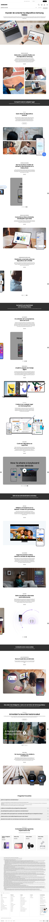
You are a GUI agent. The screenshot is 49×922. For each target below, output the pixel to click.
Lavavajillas (12, 906)
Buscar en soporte (22, 898)
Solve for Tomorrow (42, 903)
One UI (36, 7)
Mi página (31, 896)
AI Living (2, 898)
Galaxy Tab (12, 897)
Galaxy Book (12, 898)
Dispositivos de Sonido (13, 904)
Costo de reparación (22, 904)
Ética (40, 913)
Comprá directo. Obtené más (4, 897)
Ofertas (1, 896)
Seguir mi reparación (22, 903)
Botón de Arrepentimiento (3, 907)
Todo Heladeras (12, 905)
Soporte (21, 896)
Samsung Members (3, 906)
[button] (1, 193)
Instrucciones (24, 63)
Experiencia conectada (45, 7)
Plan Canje (2, 903)
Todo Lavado (12, 907)
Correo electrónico (22, 907)
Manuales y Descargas (22, 897)
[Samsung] (4, 4)
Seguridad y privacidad (42, 897)
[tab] (22, 207)
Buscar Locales (2, 904)
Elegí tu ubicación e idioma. (27, 1)
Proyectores (12, 903)
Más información (24, 123)
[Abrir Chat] (44, 910)
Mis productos (31, 897)
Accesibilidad (41, 898)
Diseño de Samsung (42, 914)
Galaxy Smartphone (13, 896)
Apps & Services (40, 7)
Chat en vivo (21, 905)
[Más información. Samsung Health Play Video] (24, 733)
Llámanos (21, 906)
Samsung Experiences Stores (4, 905)
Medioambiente (41, 896)
